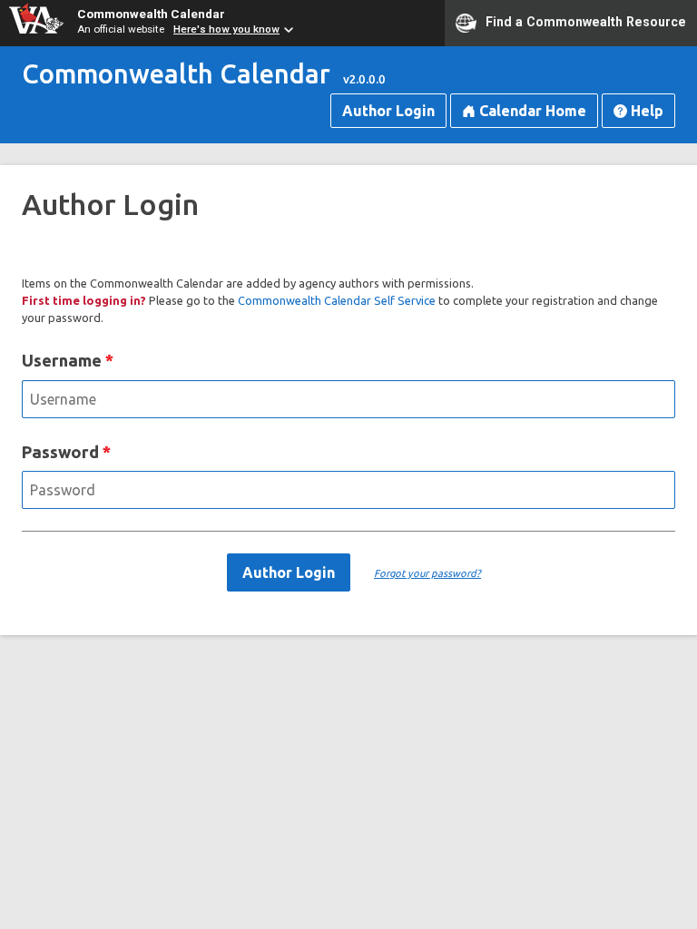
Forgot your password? (427, 573)
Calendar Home (531, 111)
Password (60, 452)
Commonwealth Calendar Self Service (337, 300)
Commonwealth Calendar (151, 13)
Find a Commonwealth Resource (586, 22)
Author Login (388, 111)
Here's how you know (226, 29)
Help (645, 111)
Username (62, 360)
